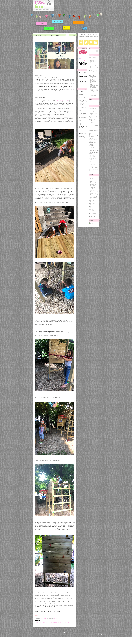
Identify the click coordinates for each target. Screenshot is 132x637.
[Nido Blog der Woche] (83, 64)
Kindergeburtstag (96, 147)
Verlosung (91, 166)
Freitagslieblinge (93, 130)
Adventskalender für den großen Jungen (94, 90)
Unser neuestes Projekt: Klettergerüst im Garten (47, 35)
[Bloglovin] (91, 223)
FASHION (41, 24)
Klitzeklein (92, 200)
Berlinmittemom (93, 116)
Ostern (91, 158)
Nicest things (93, 204)
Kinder (91, 146)
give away (91, 136)
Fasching (90, 125)
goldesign (92, 190)
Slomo (91, 207)
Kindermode (94, 150)
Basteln (91, 113)
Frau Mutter (93, 185)
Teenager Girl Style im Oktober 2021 (93, 60)
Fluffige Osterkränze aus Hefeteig (93, 76)
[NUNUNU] (83, 77)
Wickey (68, 622)
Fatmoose (50, 622)
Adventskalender (93, 108)
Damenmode (92, 119)
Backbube (92, 178)
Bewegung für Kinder (42, 622)
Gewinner (91, 133)
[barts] (83, 83)
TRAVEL (66, 28)
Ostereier (95, 156)
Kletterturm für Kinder (62, 100)
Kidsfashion (92, 142)
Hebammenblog (94, 193)
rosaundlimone (43, 5)
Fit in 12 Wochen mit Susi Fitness (93, 64)
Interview (92, 138)
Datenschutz (100, 634)
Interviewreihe (93, 139)
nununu (91, 156)
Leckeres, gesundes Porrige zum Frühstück (93, 81)
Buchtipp (90, 117)
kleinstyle (92, 198)
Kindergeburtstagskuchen (95, 148)
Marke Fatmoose (52, 98)
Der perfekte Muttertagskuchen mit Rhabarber (94, 68)
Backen (92, 111)
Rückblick (91, 163)
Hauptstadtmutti (94, 191)
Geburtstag (91, 132)
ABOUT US (57, 22)
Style (96, 164)
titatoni (92, 214)
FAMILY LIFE (78, 22)
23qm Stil (92, 177)
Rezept (92, 161)
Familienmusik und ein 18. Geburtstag (93, 94)
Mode (90, 155)
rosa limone (44, 618)
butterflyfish (93, 184)
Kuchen (90, 153)
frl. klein (92, 188)
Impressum (35, 633)
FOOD (48, 29)
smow (91, 209)
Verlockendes (93, 216)
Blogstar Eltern (93, 182)
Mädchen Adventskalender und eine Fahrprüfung (94, 86)
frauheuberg (93, 187)
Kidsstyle (92, 144)
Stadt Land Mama (93, 211)
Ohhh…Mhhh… (93, 206)
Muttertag (93, 155)
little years (92, 203)
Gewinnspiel (93, 135)
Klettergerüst (63, 622)
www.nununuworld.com (93, 169)
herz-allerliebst (94, 194)
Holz (58, 622)
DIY (84, 28)
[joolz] (82, 72)
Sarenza (94, 163)
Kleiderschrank (93, 152)
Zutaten (90, 170)
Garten (55, 622)
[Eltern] (83, 55)
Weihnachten (94, 167)
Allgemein (56, 618)
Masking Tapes (95, 153)
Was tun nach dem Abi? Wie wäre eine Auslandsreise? (93, 72)
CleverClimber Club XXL (46, 109)
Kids (90, 141)
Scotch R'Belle (92, 164)
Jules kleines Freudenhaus (93, 197)
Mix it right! (93, 57)
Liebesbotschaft (94, 201)
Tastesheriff (93, 213)
